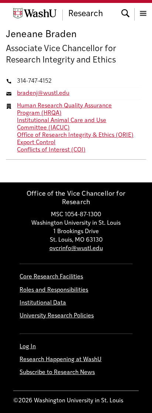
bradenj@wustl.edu (43, 93)
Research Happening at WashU (60, 360)
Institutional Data (43, 303)
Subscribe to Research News (57, 372)
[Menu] (143, 12)
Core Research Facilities (51, 277)
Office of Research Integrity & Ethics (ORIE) (75, 135)
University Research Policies (57, 316)
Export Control (36, 143)
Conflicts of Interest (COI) (51, 150)
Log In (28, 347)
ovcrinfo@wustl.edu (76, 249)
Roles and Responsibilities (54, 290)
